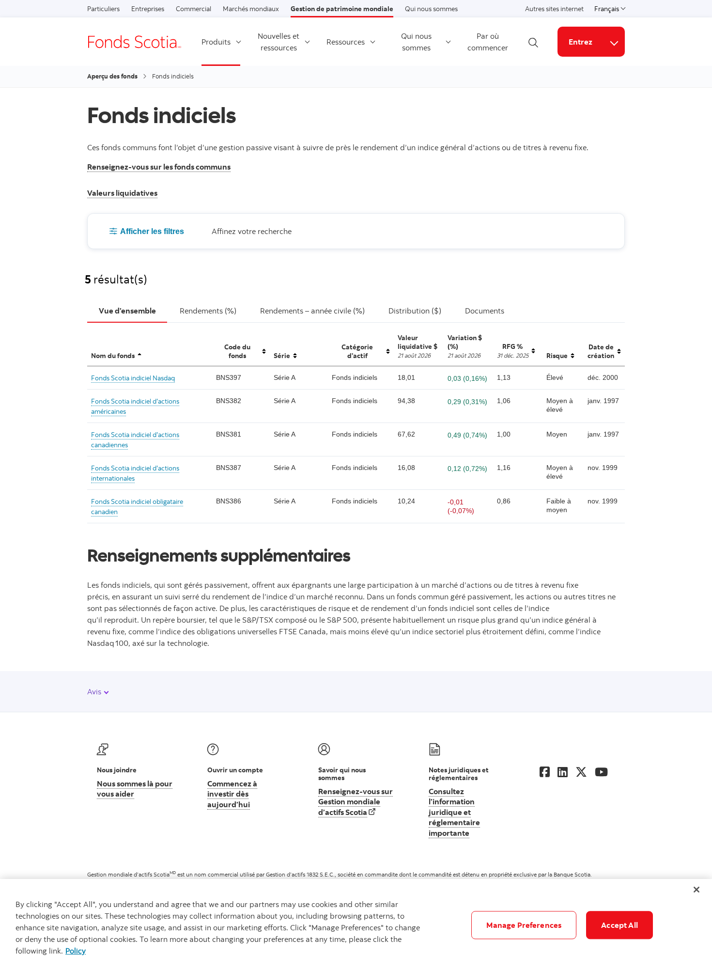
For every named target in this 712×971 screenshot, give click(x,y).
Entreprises (147, 8)
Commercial (193, 8)
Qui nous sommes (431, 8)
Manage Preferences (523, 925)
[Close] (696, 889)
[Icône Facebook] (545, 772)
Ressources (345, 42)
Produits (216, 42)
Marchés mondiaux (251, 8)
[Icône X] (581, 772)
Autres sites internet (554, 8)
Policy (75, 950)
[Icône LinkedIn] (562, 772)
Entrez (580, 42)
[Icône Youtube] (601, 772)
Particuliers (103, 8)
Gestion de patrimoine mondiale (342, 8)
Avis (95, 691)
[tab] (127, 311)
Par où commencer (487, 41)
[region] (356, 925)
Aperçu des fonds (112, 76)
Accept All (619, 925)
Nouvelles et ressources (278, 41)
